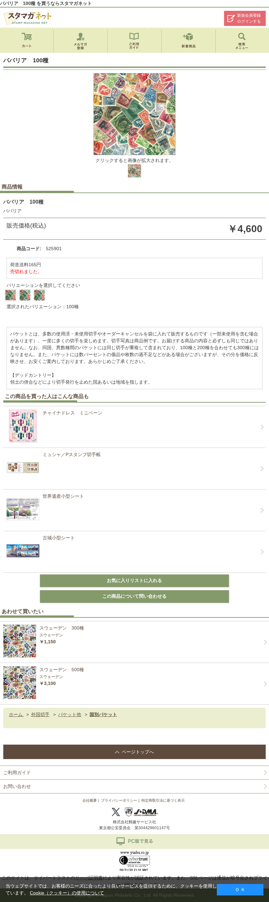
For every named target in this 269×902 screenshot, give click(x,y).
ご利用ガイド (17, 772)
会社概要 (89, 800)
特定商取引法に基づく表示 (163, 800)
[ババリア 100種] (134, 176)
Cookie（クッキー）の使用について (67, 892)
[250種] (25, 295)
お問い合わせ (17, 786)
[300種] (39, 295)
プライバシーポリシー (119, 800)
